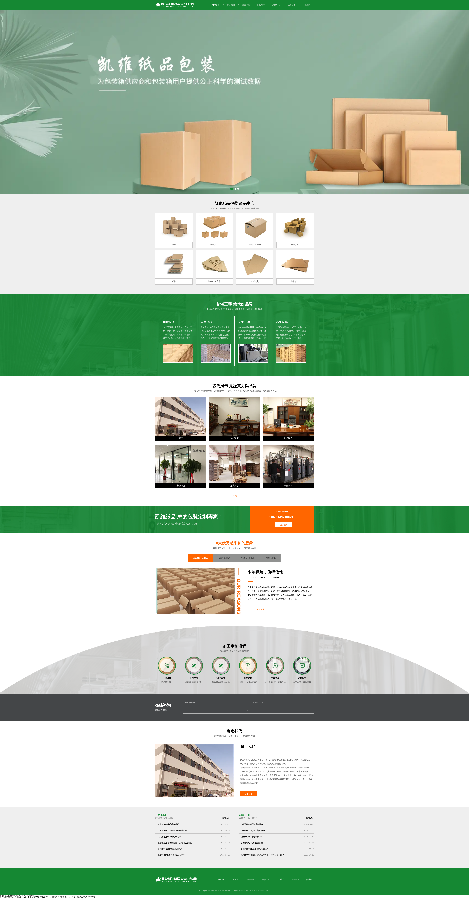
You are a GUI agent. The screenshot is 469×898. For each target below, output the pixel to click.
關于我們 (231, 5)
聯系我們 (306, 5)
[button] (232, 189)
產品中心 (246, 5)
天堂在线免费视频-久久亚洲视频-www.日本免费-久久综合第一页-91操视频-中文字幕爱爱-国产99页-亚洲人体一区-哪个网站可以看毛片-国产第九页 (47, 897)
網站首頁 (216, 5)
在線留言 (291, 5)
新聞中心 (276, 5)
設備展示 (261, 5)
